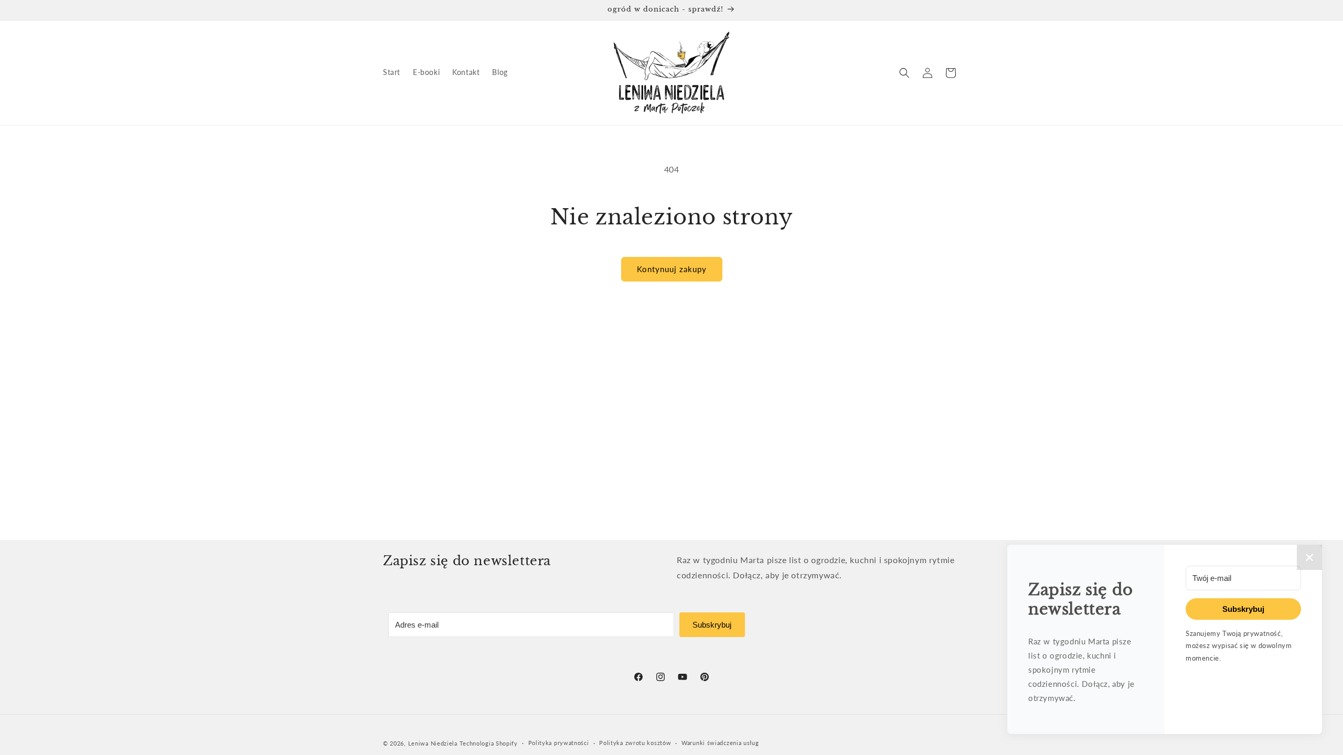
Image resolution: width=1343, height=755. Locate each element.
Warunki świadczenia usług (720, 742)
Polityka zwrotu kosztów (635, 742)
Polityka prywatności (558, 742)
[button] (904, 72)
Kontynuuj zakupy (672, 269)
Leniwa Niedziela (434, 743)
